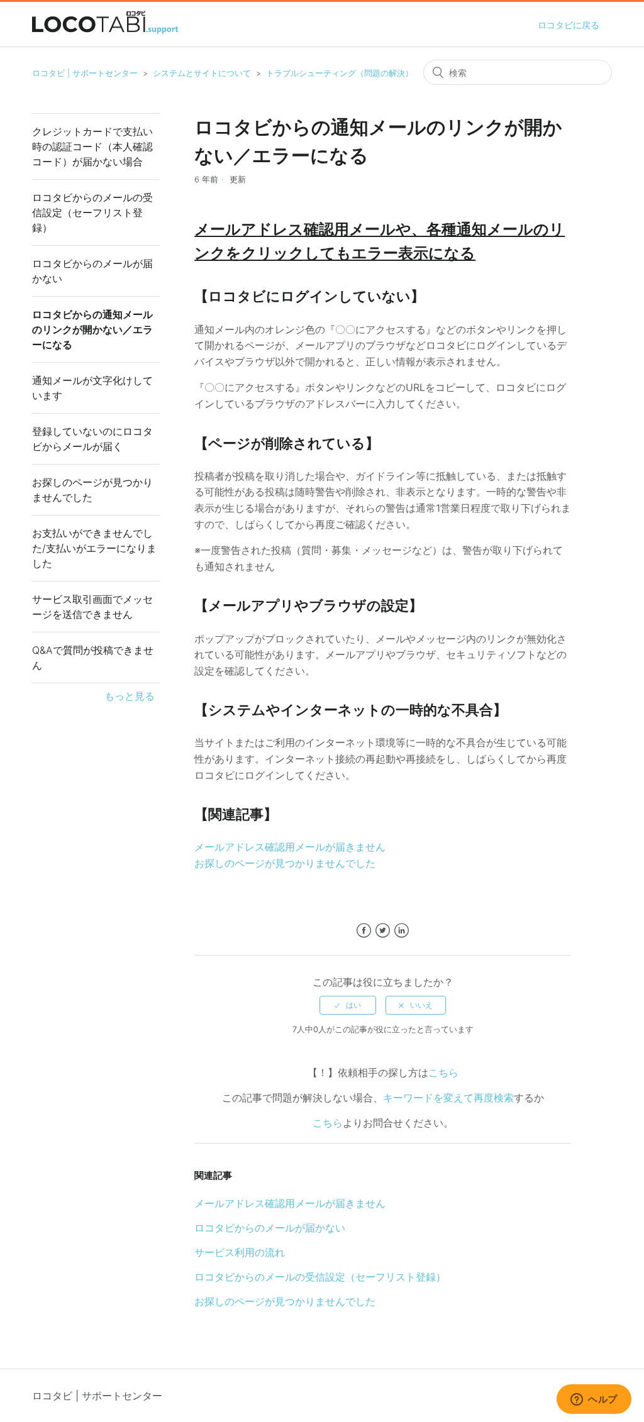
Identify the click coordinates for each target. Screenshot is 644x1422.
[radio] (347, 1005)
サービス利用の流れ (239, 1252)
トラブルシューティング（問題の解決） (339, 73)
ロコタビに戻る (568, 24)
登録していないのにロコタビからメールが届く (92, 439)
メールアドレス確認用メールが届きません (290, 847)
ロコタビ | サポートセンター (85, 73)
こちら (443, 1072)
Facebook (364, 931)
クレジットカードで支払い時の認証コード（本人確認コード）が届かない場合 (92, 146)
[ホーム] (105, 30)
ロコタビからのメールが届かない (92, 271)
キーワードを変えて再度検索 (448, 1097)
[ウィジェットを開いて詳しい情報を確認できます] (594, 1400)
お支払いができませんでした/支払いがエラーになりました (94, 548)
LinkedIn (401, 931)
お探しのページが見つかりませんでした (92, 490)
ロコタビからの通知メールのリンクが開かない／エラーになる (92, 329)
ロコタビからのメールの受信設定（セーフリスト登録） (92, 212)
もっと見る (129, 696)
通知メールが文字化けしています (92, 388)
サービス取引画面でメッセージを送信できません (92, 606)
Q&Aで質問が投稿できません (92, 657)
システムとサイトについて (202, 73)
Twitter (383, 931)
